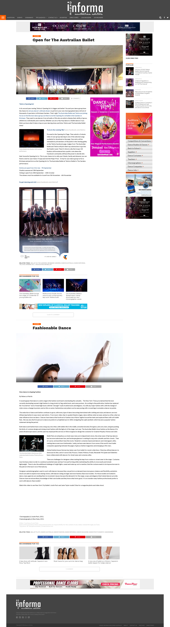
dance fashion (59, 532)
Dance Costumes (134, 156)
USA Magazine (86, 17)
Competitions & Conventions (139, 141)
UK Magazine (98, 17)
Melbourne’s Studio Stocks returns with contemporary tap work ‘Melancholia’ (52, 295)
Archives (142, 625)
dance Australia (67, 263)
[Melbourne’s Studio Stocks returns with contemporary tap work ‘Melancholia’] (53, 291)
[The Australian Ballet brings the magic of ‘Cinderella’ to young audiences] (30, 291)
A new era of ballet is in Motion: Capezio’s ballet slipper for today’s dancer (103, 562)
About (126, 625)
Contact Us (52, 17)
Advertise (63, 17)
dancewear (109, 532)
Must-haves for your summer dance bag (68, 561)
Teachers (131, 159)
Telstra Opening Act (27, 264)
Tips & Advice (40, 17)
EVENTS (19, 17)
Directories (74, 17)
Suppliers (131, 152)
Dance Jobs (132, 170)
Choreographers (134, 163)
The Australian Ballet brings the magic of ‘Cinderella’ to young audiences (29, 295)
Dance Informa (79, 263)
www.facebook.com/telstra (75, 130)
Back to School (134, 148)
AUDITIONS (11, 17)
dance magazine (82, 532)
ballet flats (35, 532)
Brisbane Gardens (54, 263)
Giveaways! (29, 17)
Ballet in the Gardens (39, 263)
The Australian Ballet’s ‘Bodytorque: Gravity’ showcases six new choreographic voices (73, 296)
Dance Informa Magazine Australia (110, 625)
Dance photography (96, 532)
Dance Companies (135, 166)
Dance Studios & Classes (138, 145)
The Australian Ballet (43, 264)
